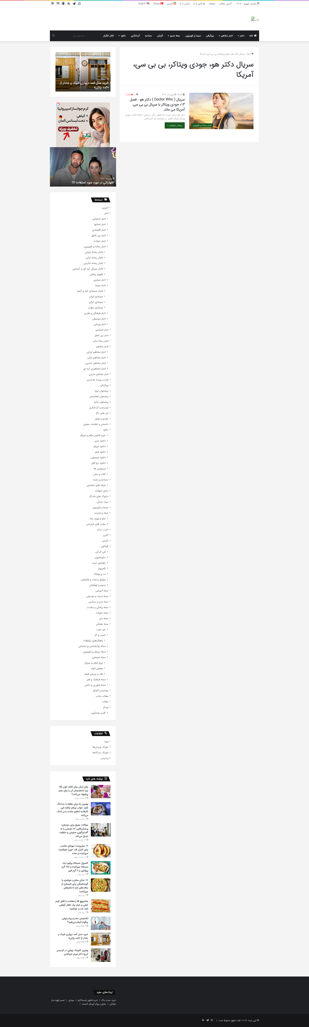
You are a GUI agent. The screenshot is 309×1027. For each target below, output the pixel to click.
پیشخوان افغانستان (98, 396)
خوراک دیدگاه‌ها (100, 752)
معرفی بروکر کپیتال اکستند (94, 1004)
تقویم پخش (96, 274)
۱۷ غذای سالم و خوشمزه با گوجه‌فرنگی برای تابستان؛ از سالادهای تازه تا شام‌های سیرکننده (74, 885)
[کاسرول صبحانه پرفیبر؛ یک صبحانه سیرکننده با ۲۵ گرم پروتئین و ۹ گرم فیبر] (101, 867)
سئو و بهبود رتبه (98, 518)
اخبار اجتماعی (99, 219)
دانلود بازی (100, 441)
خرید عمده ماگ (108, 1000)
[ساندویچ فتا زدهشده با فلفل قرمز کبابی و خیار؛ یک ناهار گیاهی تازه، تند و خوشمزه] (101, 906)
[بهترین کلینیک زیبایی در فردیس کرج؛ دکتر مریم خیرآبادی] (101, 955)
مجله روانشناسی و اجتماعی (92, 646)
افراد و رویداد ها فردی (97, 380)
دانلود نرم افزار (98, 463)
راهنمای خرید (99, 563)
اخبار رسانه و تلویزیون (95, 247)
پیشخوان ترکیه (101, 402)
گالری (105, 535)
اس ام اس (100, 552)
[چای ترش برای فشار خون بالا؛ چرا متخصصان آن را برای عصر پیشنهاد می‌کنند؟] (101, 791)
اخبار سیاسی (100, 280)
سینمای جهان (95, 308)
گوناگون (104, 546)
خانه (251, 36)
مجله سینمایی (99, 657)
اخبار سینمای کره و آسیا (90, 291)
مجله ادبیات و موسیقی (97, 596)
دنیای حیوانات (101, 491)
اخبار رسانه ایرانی (94, 252)
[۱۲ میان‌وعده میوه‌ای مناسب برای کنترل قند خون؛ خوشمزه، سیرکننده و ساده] (101, 850)
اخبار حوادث (99, 241)
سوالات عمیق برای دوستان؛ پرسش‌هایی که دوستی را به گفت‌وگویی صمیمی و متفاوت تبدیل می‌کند (73, 830)
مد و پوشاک (99, 574)
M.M (180, 94)
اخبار (242, 36)
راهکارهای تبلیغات (93, 641)
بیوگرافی (210, 36)
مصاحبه (148, 36)
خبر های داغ (102, 413)
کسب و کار (100, 635)
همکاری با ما (199, 4)
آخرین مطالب (225, 4)
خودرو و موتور (101, 419)
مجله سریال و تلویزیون (94, 652)
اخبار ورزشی (100, 324)
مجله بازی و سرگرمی (98, 602)
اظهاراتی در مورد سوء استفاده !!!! (93, 182)
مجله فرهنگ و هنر (96, 679)
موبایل (71, 1000)
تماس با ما (185, 4)
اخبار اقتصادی (99, 230)
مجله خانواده (102, 613)
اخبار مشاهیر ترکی (96, 358)
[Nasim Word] (254, 19)
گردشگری (135, 36)
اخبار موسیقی (99, 319)
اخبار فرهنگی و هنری (95, 313)
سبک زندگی (102, 502)
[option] (83, 71)
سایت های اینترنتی (96, 524)
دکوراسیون (100, 557)
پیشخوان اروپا (101, 391)
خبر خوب (101, 629)
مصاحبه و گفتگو (100, 691)
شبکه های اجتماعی (96, 485)
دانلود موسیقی (98, 457)
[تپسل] (58, 104)
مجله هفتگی (102, 624)
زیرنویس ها (100, 469)
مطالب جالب (102, 696)
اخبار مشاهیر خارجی (95, 363)
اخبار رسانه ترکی (94, 258)
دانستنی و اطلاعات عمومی (95, 424)
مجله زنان (103, 618)
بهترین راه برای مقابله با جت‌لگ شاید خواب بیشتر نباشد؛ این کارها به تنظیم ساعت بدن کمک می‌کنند (72, 809)
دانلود (123, 36)
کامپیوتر (102, 568)
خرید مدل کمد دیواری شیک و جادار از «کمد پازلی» (84, 85)
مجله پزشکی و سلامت (97, 607)
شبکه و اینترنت (101, 513)
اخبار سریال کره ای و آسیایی (88, 269)
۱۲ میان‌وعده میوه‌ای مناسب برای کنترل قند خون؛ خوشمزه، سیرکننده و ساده (73, 849)
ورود (106, 741)
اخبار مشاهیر (227, 36)
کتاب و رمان (99, 474)
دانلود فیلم (100, 452)
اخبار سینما (100, 285)
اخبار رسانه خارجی (93, 263)
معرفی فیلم (97, 668)
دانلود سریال (99, 446)
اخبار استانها (100, 224)
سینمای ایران (96, 296)
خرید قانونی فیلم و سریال (93, 435)
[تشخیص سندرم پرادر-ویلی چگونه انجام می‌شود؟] (101, 923)
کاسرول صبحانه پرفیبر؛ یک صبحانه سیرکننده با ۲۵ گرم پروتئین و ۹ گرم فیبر (75, 866)
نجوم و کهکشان (97, 585)
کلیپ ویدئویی (98, 713)
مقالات (105, 702)
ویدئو (105, 707)
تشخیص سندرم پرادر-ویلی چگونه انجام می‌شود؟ (75, 920)
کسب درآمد (102, 530)
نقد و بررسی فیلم (94, 674)
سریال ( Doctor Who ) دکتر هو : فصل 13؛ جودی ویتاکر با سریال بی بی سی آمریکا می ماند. (157, 104)
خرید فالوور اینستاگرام (88, 1000)
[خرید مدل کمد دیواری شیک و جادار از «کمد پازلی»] (101, 939)
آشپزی (105, 208)
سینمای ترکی (96, 302)
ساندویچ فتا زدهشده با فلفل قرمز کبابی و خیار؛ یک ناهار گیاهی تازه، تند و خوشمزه (71, 905)
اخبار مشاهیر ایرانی (96, 352)
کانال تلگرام (108, 36)
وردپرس (104, 758)
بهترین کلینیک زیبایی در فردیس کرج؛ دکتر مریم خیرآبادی (72, 952)
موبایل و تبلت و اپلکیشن (93, 580)
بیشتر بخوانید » (174, 125)
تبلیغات (212, 4)
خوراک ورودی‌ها (100, 747)
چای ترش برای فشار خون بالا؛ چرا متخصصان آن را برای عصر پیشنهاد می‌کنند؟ (73, 790)
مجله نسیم (175, 36)
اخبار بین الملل (98, 235)
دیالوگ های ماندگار (98, 496)
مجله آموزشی (101, 591)
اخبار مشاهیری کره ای (94, 369)
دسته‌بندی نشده (100, 480)
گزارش (160, 36)
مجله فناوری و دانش (95, 685)
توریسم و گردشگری (98, 407)
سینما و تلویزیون (193, 36)
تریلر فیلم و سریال (93, 663)
